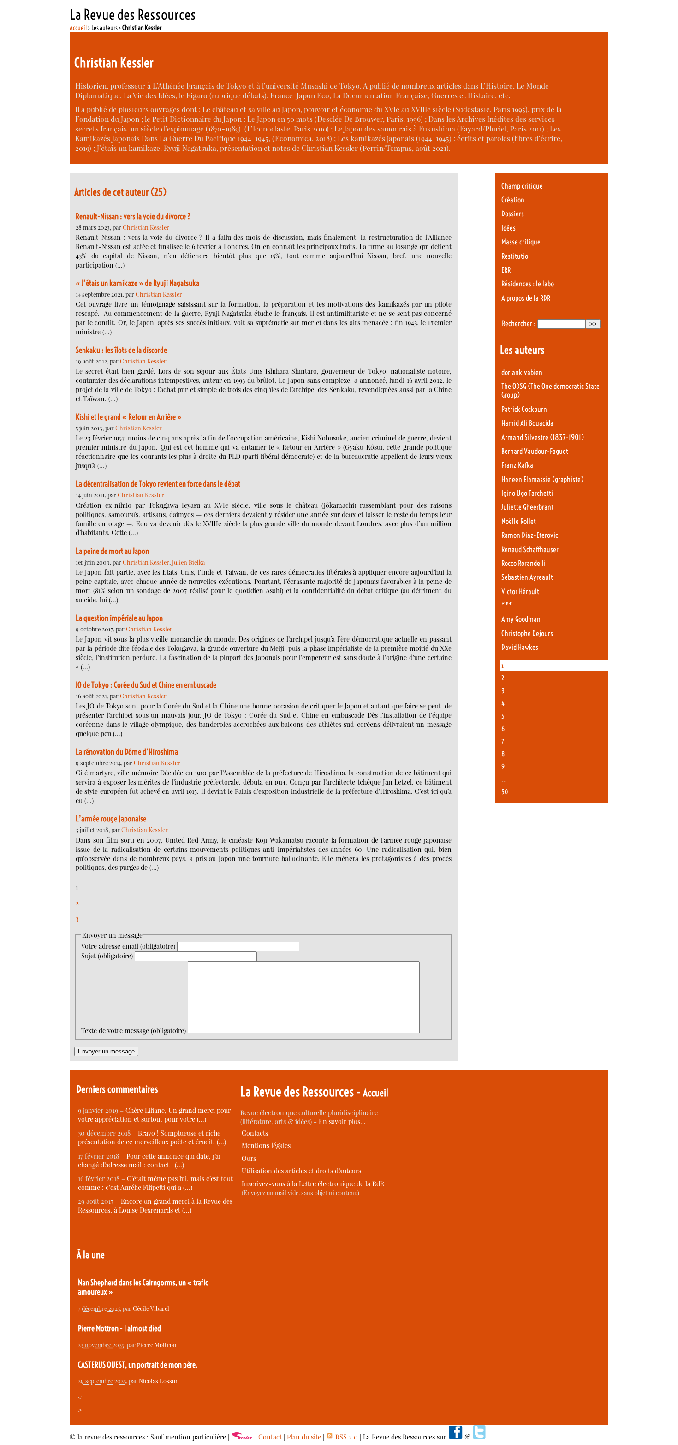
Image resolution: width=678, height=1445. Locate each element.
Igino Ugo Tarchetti (527, 493)
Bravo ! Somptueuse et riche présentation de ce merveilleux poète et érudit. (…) (152, 1137)
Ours (249, 1158)
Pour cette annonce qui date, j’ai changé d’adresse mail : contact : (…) (149, 1160)
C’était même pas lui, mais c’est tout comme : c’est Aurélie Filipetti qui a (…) (155, 1183)
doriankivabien (521, 372)
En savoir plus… (342, 1121)
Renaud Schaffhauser (530, 549)
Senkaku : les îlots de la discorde (121, 350)
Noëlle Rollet (518, 521)
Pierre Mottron (157, 1345)
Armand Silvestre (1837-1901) (542, 437)
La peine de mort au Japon (112, 551)
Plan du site (304, 1437)
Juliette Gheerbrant (527, 507)
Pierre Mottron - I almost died (119, 1328)
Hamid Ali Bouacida (527, 423)
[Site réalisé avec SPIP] (242, 1437)
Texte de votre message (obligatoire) (133, 1030)
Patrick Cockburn (524, 409)
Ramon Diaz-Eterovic (529, 535)
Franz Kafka (517, 465)
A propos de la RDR (525, 298)
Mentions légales (266, 1145)
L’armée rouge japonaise (111, 818)
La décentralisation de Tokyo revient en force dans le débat (158, 483)
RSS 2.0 (345, 1437)
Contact (270, 1437)
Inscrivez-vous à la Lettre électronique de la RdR (313, 1183)
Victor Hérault (520, 591)
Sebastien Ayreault (527, 577)
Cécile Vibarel (151, 1308)
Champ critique (522, 186)
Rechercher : (518, 323)
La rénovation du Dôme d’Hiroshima (127, 751)
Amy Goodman (521, 619)
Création (512, 200)
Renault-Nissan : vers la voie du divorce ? (133, 216)
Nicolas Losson (159, 1381)
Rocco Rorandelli (523, 563)
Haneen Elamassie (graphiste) (542, 479)
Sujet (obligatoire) (107, 955)
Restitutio (514, 256)
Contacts (255, 1133)
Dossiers (512, 213)
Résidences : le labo (527, 283)
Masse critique (521, 242)
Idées (508, 228)
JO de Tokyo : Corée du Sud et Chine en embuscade (146, 685)
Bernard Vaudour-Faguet (534, 451)
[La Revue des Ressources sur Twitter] (479, 1437)
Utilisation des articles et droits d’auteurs (301, 1170)
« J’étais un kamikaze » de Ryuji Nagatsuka (137, 283)
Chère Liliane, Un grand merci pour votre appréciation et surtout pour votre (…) (154, 1115)
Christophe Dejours (527, 633)
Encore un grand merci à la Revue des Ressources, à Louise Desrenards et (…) (155, 1205)
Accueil (78, 28)
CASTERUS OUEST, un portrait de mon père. (138, 1364)
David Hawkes (519, 647)
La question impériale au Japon (119, 618)
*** (506, 605)
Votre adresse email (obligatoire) (128, 946)
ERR (506, 270)
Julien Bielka (188, 562)
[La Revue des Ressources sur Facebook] (455, 1437)
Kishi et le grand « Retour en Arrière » (129, 417)
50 (504, 792)
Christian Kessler (146, 227)
